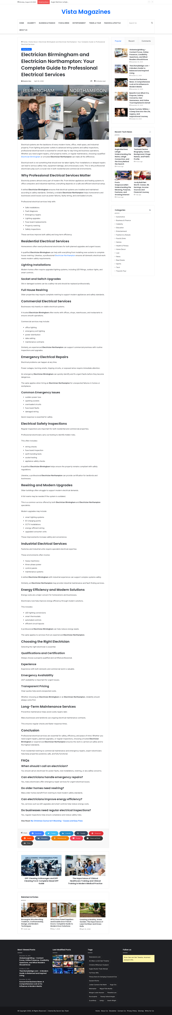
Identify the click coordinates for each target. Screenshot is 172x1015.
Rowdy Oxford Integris (108, 996)
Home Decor (33, 42)
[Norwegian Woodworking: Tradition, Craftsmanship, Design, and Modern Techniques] (34, 910)
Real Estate (120, 260)
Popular (118, 41)
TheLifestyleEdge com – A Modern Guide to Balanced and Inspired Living (139, 69)
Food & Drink (64, 23)
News (118, 256)
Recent (131, 41)
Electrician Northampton (65, 255)
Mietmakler (92, 988)
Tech (118, 267)
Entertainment (79, 23)
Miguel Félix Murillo (106, 988)
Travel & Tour (95, 23)
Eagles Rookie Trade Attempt (98, 969)
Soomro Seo (27, 81)
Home (21, 23)
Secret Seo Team (62, 1011)
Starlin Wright (111, 1000)
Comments (146, 41)
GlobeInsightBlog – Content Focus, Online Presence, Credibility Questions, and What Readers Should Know (138, 54)
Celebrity (31, 23)
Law (117, 253)
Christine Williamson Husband (98, 965)
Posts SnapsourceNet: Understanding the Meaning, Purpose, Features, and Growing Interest (123, 188)
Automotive (120, 217)
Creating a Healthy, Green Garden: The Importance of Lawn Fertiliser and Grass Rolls (91, 922)
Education (120, 228)
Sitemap (141, 1011)
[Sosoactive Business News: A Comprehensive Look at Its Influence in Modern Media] (121, 82)
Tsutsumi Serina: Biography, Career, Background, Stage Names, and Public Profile (142, 154)
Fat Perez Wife (94, 973)
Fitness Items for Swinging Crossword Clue (103, 977)
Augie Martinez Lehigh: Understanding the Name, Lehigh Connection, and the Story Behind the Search (88, 2)
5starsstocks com (95, 957)
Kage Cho (113, 985)
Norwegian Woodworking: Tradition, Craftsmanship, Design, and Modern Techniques (32, 922)
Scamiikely (92, 1000)
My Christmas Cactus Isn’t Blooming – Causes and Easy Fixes (57, 821)
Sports (118, 264)
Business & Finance (47, 23)
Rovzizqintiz (93, 996)
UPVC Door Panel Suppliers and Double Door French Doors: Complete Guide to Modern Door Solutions (61, 922)
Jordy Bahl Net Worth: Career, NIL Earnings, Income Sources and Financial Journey (141, 187)
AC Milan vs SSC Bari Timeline (99, 961)
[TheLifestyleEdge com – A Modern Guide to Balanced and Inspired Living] (121, 69)
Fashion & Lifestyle (112, 23)
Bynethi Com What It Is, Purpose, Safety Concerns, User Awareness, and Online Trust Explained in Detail (139, 98)
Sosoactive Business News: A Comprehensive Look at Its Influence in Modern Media (139, 83)
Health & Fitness (122, 246)
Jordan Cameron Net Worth (98, 985)
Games (118, 242)
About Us (23, 30)
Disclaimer (112, 1011)
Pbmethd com (111, 992)
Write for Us (149, 1011)
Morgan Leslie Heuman (96, 992)
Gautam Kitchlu (94, 981)
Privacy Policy (132, 1011)
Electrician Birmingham (30, 157)
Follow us (127, 949)
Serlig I (102, 1000)
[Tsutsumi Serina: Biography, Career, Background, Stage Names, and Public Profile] (142, 142)
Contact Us (122, 1011)
